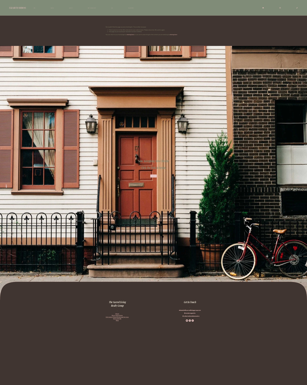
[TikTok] (297, 8)
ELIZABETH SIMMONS (17, 7)
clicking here (130, 34)
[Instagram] (280, 8)
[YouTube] (263, 8)
